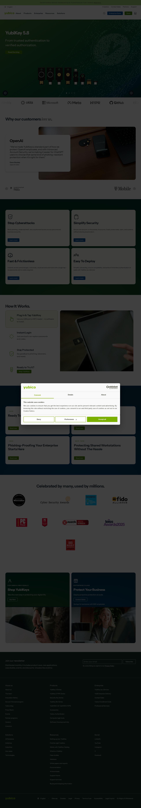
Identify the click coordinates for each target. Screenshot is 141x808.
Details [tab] (70, 395)
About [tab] (103, 395)
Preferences (69, 419)
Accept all (102, 419)
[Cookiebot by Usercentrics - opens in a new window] (108, 387)
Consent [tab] (37, 395)
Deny (39, 419)
